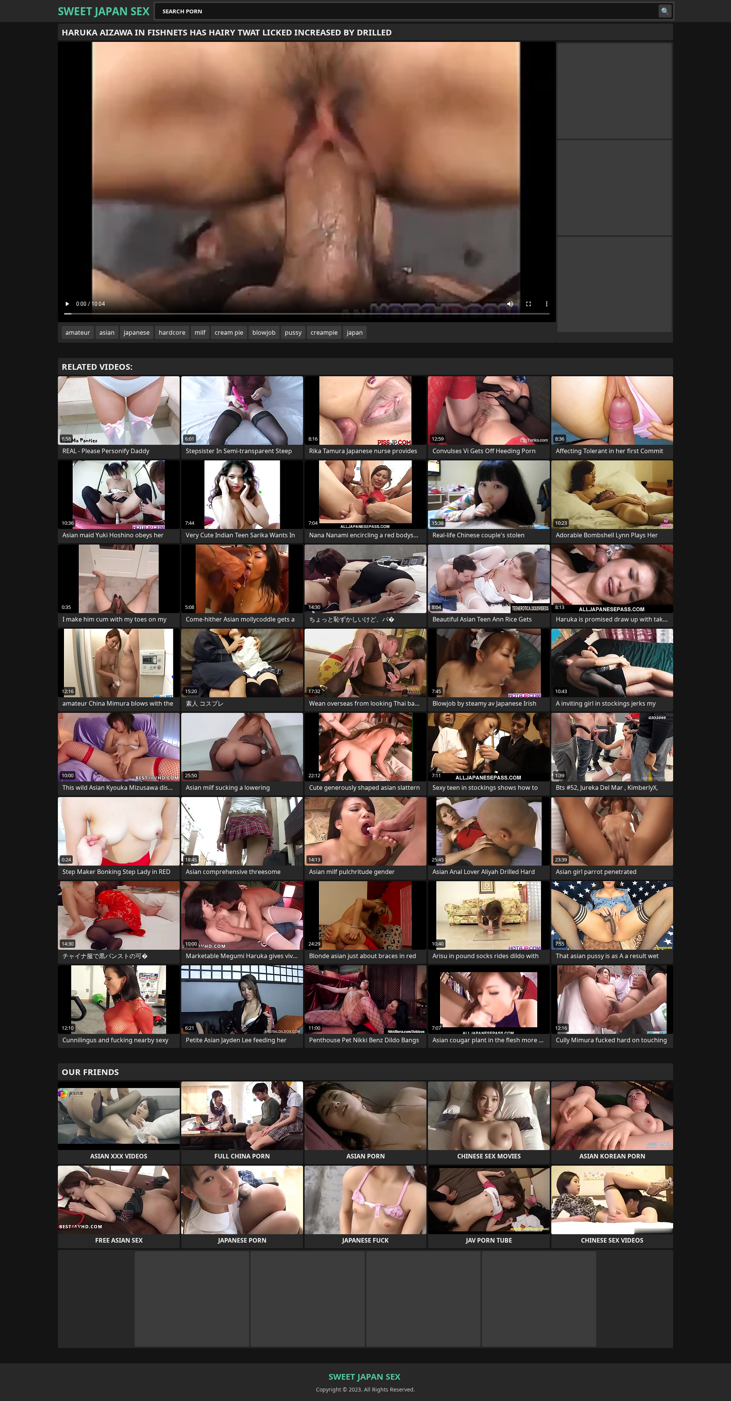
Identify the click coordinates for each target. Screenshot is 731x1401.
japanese (137, 332)
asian (107, 332)
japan (355, 332)
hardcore (172, 332)
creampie (324, 332)
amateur (77, 332)
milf (200, 332)
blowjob (264, 332)
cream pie (229, 332)
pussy (293, 332)
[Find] (665, 11)
